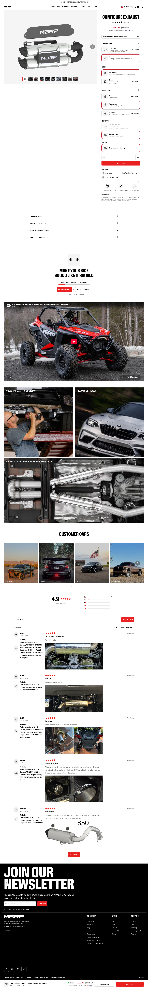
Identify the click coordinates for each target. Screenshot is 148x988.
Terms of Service (9, 977)
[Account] (142, 6)
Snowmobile (75, 7)
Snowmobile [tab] (84, 283)
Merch (89, 7)
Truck (53, 7)
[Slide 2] (74, 586)
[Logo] (7, 6)
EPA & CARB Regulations (58, 977)
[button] (121, 22)
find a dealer (104, 984)
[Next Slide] (92, 46)
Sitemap (29, 977)
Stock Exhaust (84, 289)
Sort (116, 627)
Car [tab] (67, 283)
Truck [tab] (62, 283)
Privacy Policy (20, 977)
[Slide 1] (72, 586)
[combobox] (125, 6)
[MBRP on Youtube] (6, 969)
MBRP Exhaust (65, 289)
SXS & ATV (65, 7)
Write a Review (128, 620)
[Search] (134, 6)
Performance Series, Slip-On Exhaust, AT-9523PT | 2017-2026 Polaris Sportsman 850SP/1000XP (31, 820)
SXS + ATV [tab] (74, 283)
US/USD (141, 977)
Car (58, 7)
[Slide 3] (76, 586)
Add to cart (121, 163)
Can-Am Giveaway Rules (41, 977)
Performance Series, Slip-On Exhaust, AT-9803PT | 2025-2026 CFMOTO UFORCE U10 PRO (31, 687)
